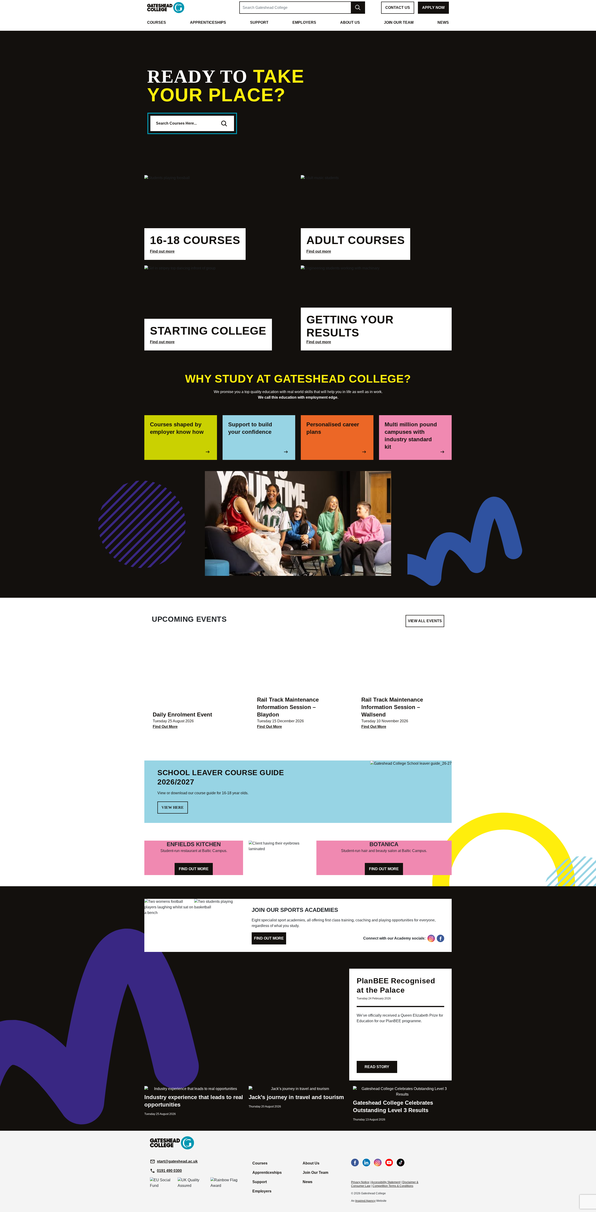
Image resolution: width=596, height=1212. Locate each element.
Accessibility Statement (385, 1182)
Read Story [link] (377, 1067)
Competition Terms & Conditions (392, 1186)
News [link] (443, 22)
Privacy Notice (360, 1182)
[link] (165, 7)
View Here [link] (173, 807)
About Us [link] (350, 22)
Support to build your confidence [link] (250, 428)
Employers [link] (304, 22)
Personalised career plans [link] (332, 428)
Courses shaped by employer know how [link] (177, 428)
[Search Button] (223, 123)
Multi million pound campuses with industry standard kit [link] (411, 435)
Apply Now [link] (433, 8)
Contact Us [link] (397, 8)
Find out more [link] (162, 251)
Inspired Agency (365, 1200)
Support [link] (259, 22)
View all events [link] (425, 621)
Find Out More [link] (165, 727)
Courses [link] (156, 22)
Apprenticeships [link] (208, 22)
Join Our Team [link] (398, 22)
